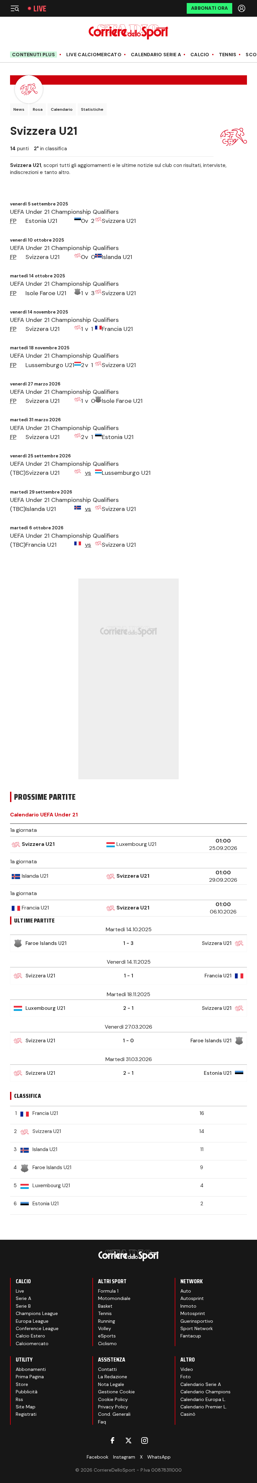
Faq (102, 1422)
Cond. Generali (114, 1414)
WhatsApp (159, 1457)
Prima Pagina (30, 1377)
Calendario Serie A (156, 55)
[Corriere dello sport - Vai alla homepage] (128, 31)
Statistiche (92, 109)
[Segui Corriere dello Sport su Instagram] (145, 1440)
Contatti (107, 1369)
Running (106, 1321)
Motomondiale (114, 1298)
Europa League (32, 1321)
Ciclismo (107, 1343)
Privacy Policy (113, 1407)
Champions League (37, 1313)
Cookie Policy (113, 1399)
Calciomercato (32, 1343)
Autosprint (192, 1298)
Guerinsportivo (196, 1321)
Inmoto (188, 1306)
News (18, 109)
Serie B (23, 1306)
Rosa (37, 109)
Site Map (25, 1407)
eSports (107, 1336)
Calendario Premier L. (203, 1407)
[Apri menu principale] (14, 8)
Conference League (37, 1328)
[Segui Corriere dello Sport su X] (128, 1440)
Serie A (23, 1298)
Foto (185, 1377)
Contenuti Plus (33, 55)
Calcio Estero (30, 1336)
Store (22, 1384)
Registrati (26, 1414)
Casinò (187, 1414)
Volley (104, 1328)
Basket (105, 1306)
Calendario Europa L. (203, 1399)
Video (186, 1369)
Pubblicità (26, 1392)
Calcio (199, 55)
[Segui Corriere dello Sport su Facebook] (112, 1440)
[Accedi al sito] (242, 8)
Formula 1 (108, 1291)
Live (39, 8)
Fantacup (190, 1336)
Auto (185, 1291)
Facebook (97, 1457)
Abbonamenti (31, 1369)
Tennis (228, 55)
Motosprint (192, 1313)
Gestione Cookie (116, 1392)
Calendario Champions (205, 1392)
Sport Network (196, 1328)
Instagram (124, 1457)
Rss (19, 1399)
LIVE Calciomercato (93, 55)
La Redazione (112, 1377)
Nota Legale (111, 1384)
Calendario (62, 109)
